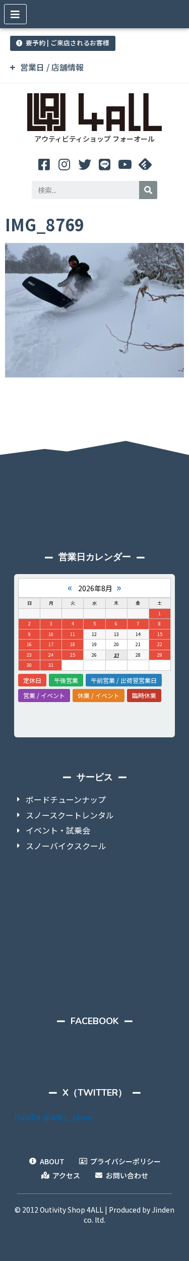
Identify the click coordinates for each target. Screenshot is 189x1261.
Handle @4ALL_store (53, 1117)
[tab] (94, 67)
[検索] (148, 190)
